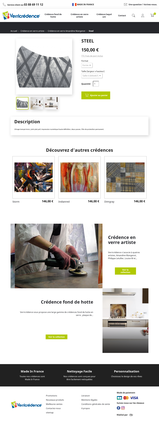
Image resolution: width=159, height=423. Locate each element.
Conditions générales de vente (95, 404)
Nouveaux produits (55, 400)
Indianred (64, 201)
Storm (16, 201)
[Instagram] (123, 408)
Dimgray (109, 201)
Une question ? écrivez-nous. (143, 4)
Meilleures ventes (54, 404)
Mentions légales (89, 400)
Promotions (51, 395)
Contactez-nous (53, 408)
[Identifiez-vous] (142, 15)
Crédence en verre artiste (79, 15)
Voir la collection (125, 271)
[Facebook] (119, 408)
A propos (85, 408)
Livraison (85, 395)
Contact (122, 15)
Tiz (131, 415)
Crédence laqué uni (104, 15)
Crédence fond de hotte (53, 15)
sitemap (50, 412)
